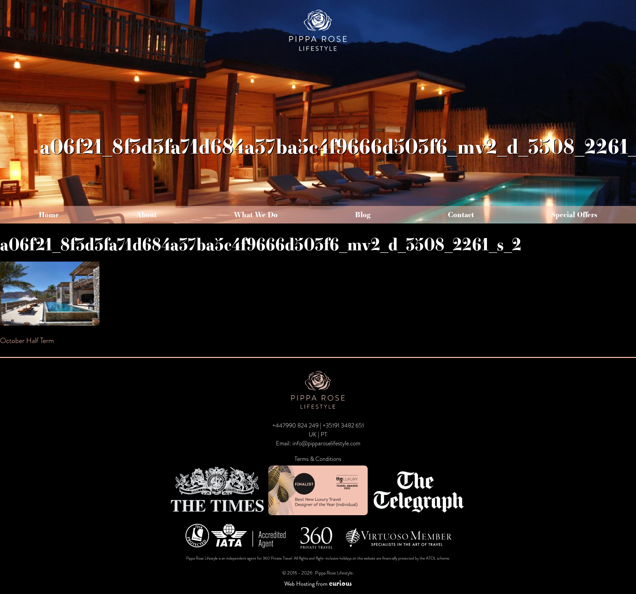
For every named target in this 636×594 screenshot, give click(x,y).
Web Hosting (299, 583)
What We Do (256, 214)
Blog (363, 214)
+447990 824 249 (295, 425)
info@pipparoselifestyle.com (326, 443)
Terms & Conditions (318, 459)
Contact (461, 214)
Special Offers (574, 214)
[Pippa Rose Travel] (318, 51)
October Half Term (27, 340)
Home (49, 214)
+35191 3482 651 (343, 425)
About (146, 214)
